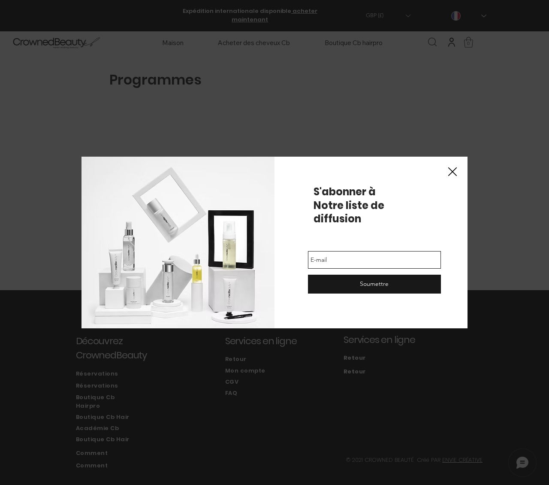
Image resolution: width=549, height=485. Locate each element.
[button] (452, 172)
